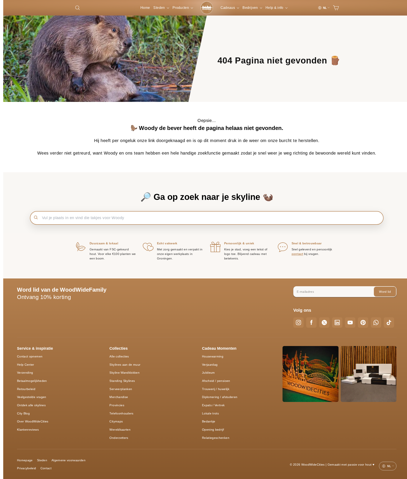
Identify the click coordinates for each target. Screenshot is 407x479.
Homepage (25, 460)
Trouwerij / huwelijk (215, 389)
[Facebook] (311, 322)
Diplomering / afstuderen (219, 397)
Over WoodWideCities (32, 421)
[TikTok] (389, 322)
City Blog (23, 413)
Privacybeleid (26, 468)
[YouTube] (350, 322)
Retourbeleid (26, 389)
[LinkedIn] (337, 322)
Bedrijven (250, 7)
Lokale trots (210, 413)
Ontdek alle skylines (31, 405)
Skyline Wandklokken (124, 372)
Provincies (116, 405)
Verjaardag (210, 364)
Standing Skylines (122, 381)
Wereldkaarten (119, 429)
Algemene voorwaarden (68, 460)
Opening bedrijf (213, 429)
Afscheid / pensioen (216, 381)
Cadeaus (228, 7)
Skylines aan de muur (124, 364)
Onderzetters (118, 437)
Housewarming (212, 356)
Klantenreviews (28, 429)
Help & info (275, 7)
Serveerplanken (120, 389)
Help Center (25, 364)
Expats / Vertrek (213, 405)
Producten (181, 7)
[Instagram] (298, 322)
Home (145, 7)
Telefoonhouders (121, 413)
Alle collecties (119, 356)
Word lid (385, 291)
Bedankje (208, 421)
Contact (45, 468)
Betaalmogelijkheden (32, 381)
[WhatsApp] (376, 322)
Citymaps (116, 421)
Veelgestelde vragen (31, 397)
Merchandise (118, 397)
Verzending (25, 372)
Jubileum (208, 372)
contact (297, 254)
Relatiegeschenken (215, 437)
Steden (159, 7)
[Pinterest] (363, 322)
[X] (324, 322)
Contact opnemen (29, 356)
